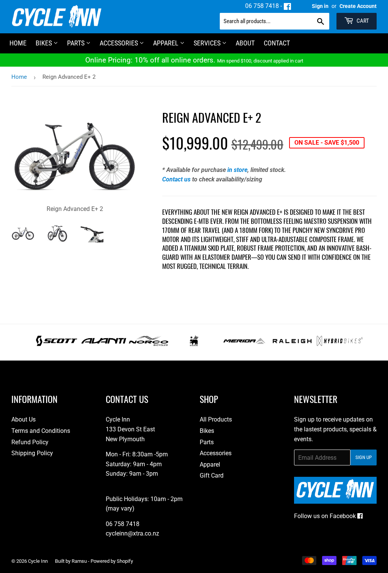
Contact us (176, 179)
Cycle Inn (38, 561)
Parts (76, 43)
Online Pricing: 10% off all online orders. (194, 60)
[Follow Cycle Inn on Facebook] (287, 5)
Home (19, 76)
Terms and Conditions (40, 430)
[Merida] (244, 344)
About (245, 43)
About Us (23, 419)
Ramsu (79, 561)
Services (208, 43)
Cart (362, 20)
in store (237, 169)
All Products (216, 419)
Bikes (44, 43)
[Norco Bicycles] (148, 344)
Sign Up (363, 457)
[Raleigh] (292, 344)
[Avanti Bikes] (104, 344)
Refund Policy (29, 442)
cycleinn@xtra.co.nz (132, 533)
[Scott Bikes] (57, 344)
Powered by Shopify (112, 561)
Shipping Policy (32, 453)
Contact (277, 43)
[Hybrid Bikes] (340, 344)
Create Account (358, 6)
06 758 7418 (262, 5)
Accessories (119, 43)
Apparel (166, 43)
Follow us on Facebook (325, 516)
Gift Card (212, 475)
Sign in (320, 6)
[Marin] (194, 344)
